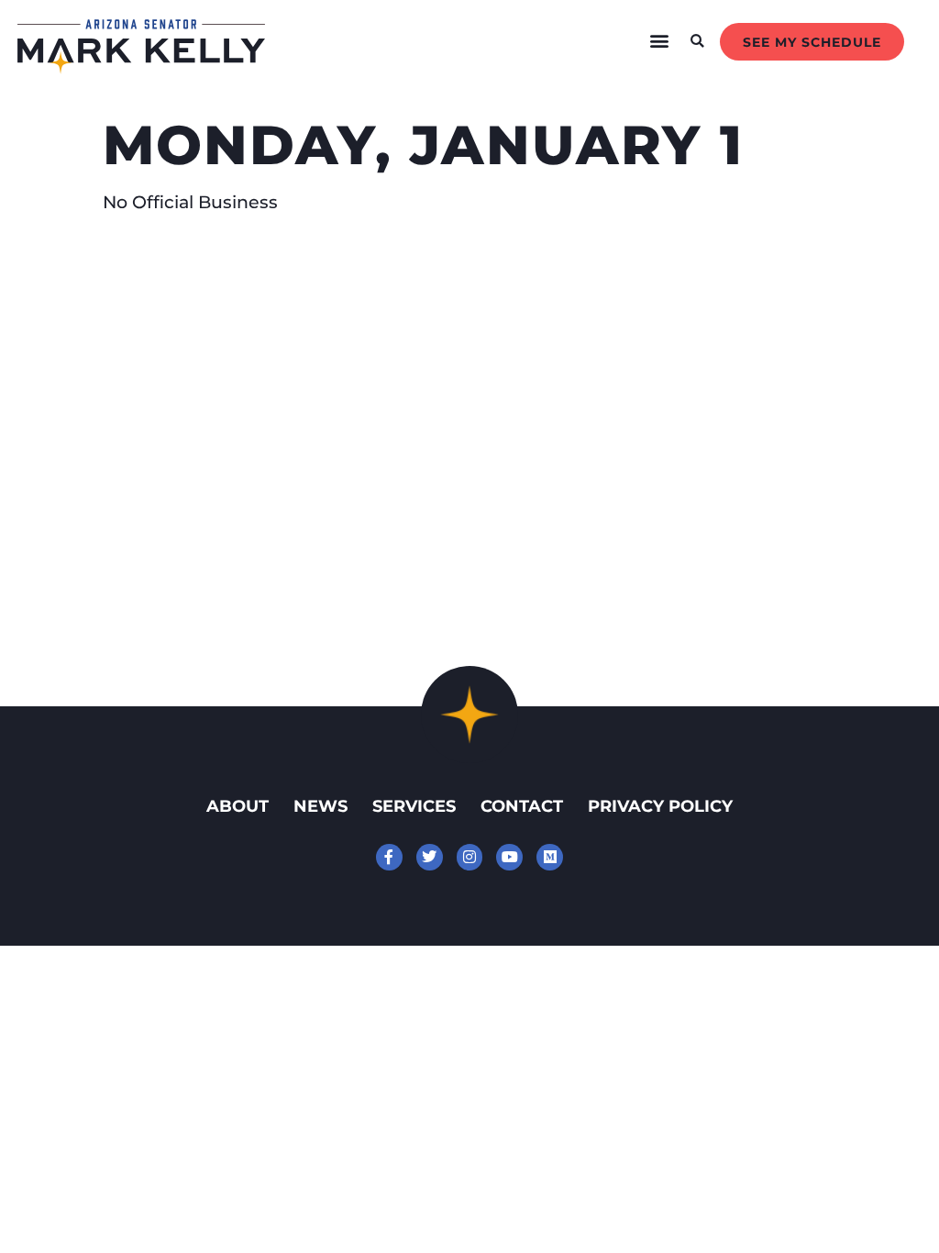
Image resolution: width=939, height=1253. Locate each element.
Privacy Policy (660, 805)
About (237, 805)
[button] (660, 41)
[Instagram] (470, 857)
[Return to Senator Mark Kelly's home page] (141, 68)
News (320, 805)
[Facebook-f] (389, 857)
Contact (522, 805)
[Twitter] (429, 857)
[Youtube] (509, 857)
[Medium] (549, 857)
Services (414, 805)
